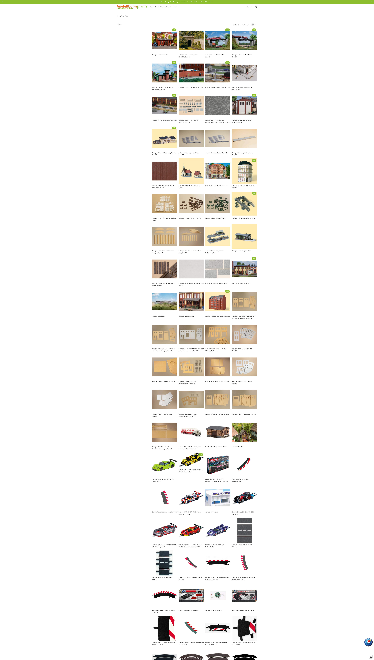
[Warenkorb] (256, 7)
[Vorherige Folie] (155, 40)
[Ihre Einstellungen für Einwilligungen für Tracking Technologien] (370, 656)
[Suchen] (247, 7)
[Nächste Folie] (174, 40)
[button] (246, 25)
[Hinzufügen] (174, 50)
